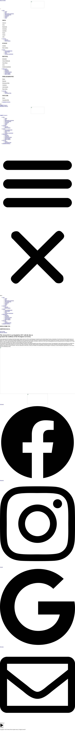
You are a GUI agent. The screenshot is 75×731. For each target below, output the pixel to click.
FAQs (3, 24)
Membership (4, 26)
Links (6, 17)
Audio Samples (7, 73)
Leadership (7, 15)
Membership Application (9, 13)
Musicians (6, 69)
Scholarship (4, 28)
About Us (4, 22)
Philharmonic (4, 68)
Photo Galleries (7, 40)
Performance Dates (8, 71)
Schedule (6, 39)
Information (4, 58)
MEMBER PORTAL (6, 102)
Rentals (3, 49)
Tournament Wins (8, 93)
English (1, 105)
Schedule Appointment (6, 66)
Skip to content (3, 0)
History (3, 79)
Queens (6, 16)
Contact (3, 34)
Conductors (7, 70)
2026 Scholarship (8, 14)
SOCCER (4, 90)
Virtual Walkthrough (8, 50)
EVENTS (4, 38)
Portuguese (5, 105)
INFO (3, 10)
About (6, 11)
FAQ (6, 12)
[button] (37, 220)
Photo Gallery (5, 88)
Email (1, 722)
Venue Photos (7, 51)
